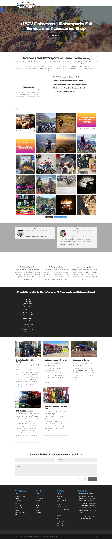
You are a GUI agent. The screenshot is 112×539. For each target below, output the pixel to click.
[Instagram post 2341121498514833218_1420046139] (25, 123)
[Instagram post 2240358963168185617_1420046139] (46, 205)
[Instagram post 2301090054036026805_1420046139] (25, 164)
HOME (77, 3)
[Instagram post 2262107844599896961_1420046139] (66, 184)
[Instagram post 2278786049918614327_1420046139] (86, 164)
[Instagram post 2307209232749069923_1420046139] (66, 143)
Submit (92, 479)
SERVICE (95, 3)
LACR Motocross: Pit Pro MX (56, 360)
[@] (19, 110)
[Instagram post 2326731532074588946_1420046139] (46, 123)
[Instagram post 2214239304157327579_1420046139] (86, 205)
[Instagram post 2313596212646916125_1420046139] (86, 123)
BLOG (82, 3)
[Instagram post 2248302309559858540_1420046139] (25, 205)
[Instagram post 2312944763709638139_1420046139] (25, 143)
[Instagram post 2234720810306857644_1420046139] (66, 205)
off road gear (35, 416)
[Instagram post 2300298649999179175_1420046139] (46, 164)
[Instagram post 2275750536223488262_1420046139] (46, 184)
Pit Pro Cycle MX (23, 365)
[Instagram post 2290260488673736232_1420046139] (66, 164)
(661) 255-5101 (56, 35)
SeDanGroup (53, 537)
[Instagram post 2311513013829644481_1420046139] (46, 143)
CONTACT (88, 3)
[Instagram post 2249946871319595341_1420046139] (86, 184)
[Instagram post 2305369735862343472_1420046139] (86, 143)
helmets (27, 416)
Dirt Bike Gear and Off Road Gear (56, 408)
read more (19, 386)
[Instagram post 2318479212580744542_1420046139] (66, 123)
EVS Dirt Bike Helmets (24, 411)
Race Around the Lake (81, 360)
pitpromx (21, 414)
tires (17, 367)
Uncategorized (49, 365)
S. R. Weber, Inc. (32, 537)
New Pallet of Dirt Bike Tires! (25, 361)
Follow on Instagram (61, 217)
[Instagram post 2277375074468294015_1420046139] (25, 184)
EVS (23, 416)
